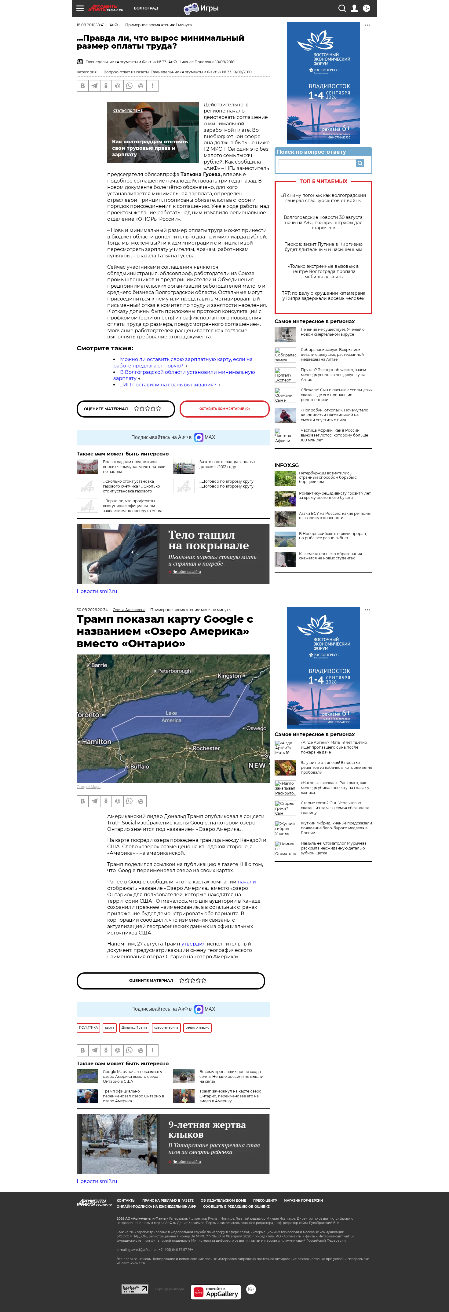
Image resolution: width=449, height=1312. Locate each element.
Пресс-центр (265, 1201)
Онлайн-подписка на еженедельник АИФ (156, 1207)
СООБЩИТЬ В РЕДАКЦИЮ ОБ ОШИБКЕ (236, 1207)
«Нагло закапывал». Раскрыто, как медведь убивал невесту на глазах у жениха (335, 787)
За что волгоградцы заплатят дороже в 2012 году (227, 464)
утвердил (194, 944)
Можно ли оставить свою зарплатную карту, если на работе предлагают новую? (183, 362)
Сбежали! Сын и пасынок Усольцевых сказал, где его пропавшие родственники (336, 395)
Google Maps (88, 786)
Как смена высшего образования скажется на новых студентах (330, 556)
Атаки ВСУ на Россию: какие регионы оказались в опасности (335, 515)
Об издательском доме (223, 1201)
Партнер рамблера (169, 1289)
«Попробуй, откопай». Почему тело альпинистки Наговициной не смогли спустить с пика (334, 415)
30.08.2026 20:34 (92, 609)
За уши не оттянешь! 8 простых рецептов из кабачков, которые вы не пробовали (336, 767)
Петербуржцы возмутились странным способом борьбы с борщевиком (328, 477)
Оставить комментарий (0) (224, 409)
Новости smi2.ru (97, 591)
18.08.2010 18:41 (90, 25)
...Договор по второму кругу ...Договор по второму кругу (226, 483)
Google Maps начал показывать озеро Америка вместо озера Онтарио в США (132, 1076)
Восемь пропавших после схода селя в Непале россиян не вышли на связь (231, 1076)
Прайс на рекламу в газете (168, 1201)
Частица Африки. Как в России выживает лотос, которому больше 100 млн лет (334, 435)
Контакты (126, 1201)
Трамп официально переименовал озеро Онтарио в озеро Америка (133, 1096)
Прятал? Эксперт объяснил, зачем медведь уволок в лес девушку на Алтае (333, 374)
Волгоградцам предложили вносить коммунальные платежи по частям (134, 466)
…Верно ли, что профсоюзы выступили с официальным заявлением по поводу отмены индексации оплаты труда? (119, 508)
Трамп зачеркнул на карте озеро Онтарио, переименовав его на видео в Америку (230, 1096)
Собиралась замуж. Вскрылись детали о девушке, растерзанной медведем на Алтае (332, 354)
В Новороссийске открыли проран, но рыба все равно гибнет (333, 536)
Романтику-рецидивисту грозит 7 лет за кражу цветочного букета (335, 495)
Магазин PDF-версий (303, 1201)
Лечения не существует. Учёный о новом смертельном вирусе (333, 332)
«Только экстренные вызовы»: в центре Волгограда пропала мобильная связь (323, 271)
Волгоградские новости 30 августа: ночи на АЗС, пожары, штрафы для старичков (323, 222)
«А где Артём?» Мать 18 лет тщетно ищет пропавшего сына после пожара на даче (334, 747)
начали (247, 882)
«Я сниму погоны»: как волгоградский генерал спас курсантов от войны (323, 198)
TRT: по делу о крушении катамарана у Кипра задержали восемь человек (323, 296)
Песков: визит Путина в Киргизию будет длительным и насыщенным (323, 247)
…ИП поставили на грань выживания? (168, 385)
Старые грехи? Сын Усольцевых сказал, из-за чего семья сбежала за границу (335, 808)
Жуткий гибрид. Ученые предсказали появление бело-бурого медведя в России (336, 828)
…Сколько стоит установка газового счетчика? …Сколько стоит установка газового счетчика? (118, 488)
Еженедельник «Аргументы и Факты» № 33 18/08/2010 (201, 72)
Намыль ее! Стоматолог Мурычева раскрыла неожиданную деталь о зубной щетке (334, 848)
